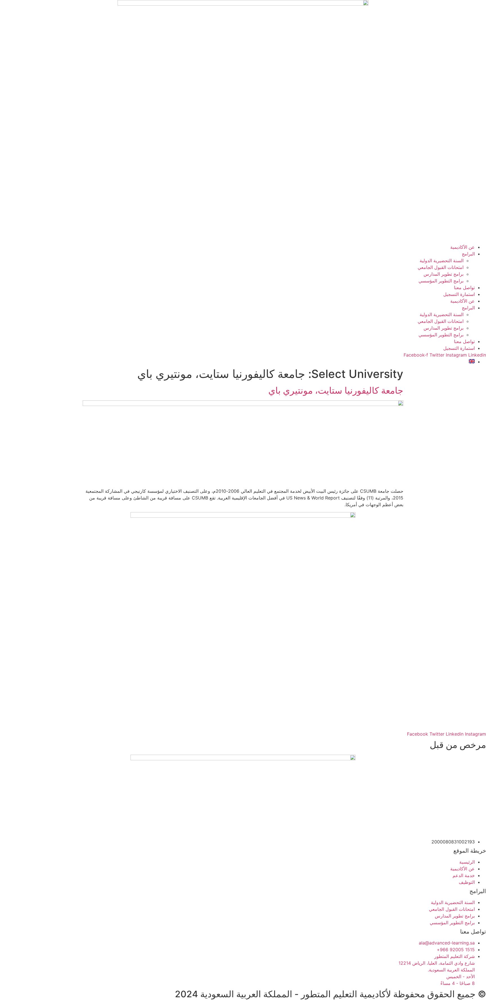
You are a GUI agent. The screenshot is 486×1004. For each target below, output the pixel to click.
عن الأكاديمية (462, 247)
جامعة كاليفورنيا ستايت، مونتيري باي (335, 390)
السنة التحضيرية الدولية (442, 260)
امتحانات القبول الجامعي (441, 267)
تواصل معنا (464, 287)
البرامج (468, 254)
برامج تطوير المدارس (444, 274)
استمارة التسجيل (459, 294)
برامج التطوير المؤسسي (441, 281)
